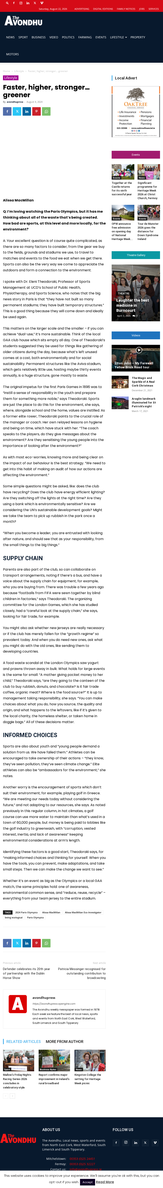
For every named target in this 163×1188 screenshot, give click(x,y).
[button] (7, 2)
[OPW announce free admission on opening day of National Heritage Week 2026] (123, 212)
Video (53, 37)
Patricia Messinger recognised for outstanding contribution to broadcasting (82, 973)
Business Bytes (48, 1069)
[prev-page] (5, 1096)
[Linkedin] (28, 3)
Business (39, 37)
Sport (23, 37)
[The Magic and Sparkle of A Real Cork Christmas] (120, 382)
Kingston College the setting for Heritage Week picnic (87, 1079)
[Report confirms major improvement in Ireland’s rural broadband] (54, 1060)
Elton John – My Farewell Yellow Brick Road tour (134, 365)
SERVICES (154, 8)
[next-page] (12, 1096)
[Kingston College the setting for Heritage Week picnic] (90, 1060)
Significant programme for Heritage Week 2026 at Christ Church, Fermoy (147, 190)
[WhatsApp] (46, 111)
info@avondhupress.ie (86, 1169)
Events (101, 37)
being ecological (13, 917)
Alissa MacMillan (51, 912)
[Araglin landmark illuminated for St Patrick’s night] (120, 402)
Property (138, 37)
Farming (85, 37)
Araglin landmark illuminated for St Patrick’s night (144, 402)
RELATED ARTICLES (23, 1041)
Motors (12, 54)
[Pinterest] (36, 111)
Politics (68, 37)
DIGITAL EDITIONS (103, 8)
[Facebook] (14, 3)
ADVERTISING (81, 8)
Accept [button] (88, 1182)
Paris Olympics (35, 917)
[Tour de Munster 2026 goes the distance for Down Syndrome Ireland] (149, 212)
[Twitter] (35, 3)
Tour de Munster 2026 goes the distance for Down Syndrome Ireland (148, 231)
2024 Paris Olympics (26, 912)
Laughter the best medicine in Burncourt (132, 305)
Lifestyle (117, 37)
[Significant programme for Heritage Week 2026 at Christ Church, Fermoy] (149, 172)
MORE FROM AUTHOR (64, 1041)
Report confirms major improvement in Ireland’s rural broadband (54, 1079)
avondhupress (15, 101)
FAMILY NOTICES (126, 8)
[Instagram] (21, 3)
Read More (105, 1182)
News (10, 37)
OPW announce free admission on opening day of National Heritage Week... (122, 231)
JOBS (142, 8)
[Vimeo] (42, 3)
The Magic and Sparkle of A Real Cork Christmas (143, 381)
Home (6, 71)
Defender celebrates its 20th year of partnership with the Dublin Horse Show (26, 973)
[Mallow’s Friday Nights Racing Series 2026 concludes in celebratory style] (18, 1060)
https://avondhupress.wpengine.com (53, 1003)
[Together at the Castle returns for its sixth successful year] (123, 172)
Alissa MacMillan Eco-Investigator (83, 912)
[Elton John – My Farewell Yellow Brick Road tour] (136, 358)
